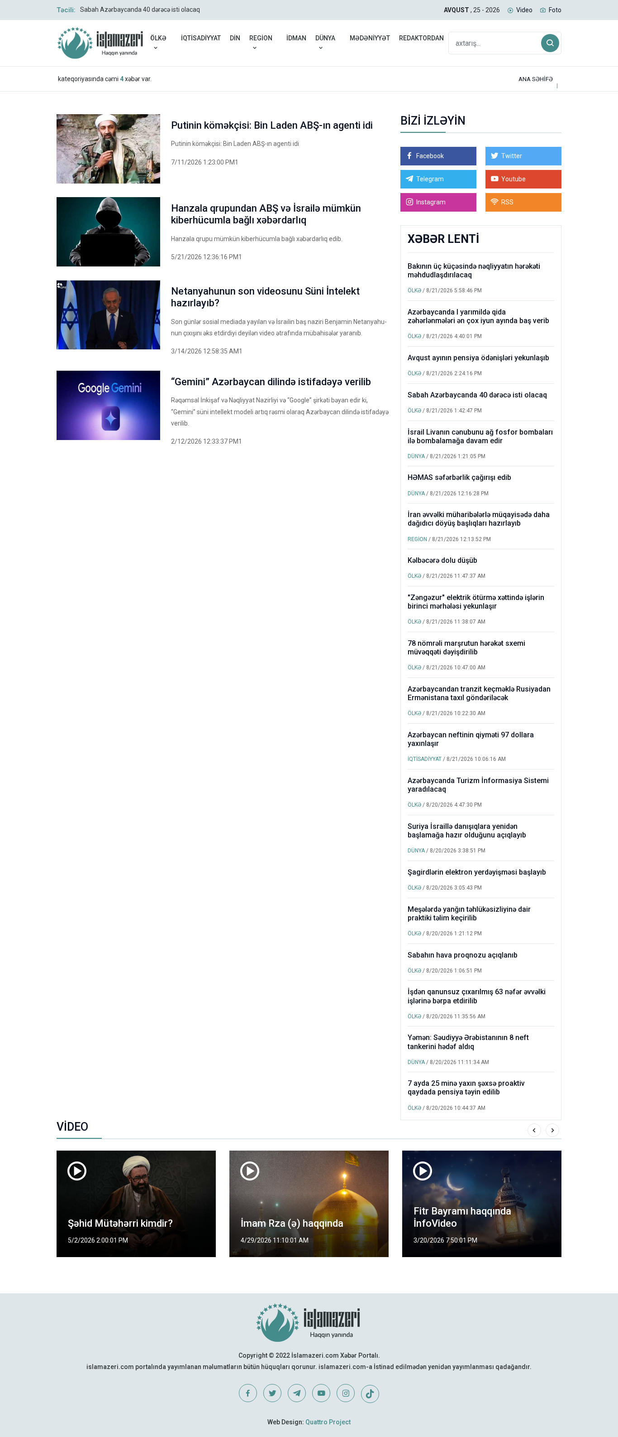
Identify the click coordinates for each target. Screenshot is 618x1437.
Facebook (430, 156)
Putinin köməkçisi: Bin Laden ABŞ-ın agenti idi (272, 125)
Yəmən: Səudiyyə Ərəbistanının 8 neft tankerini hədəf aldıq (468, 1041)
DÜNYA (325, 38)
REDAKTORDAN (421, 38)
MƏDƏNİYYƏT (370, 38)
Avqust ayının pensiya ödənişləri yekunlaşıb (478, 357)
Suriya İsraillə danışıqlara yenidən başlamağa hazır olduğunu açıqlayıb (467, 830)
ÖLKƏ (158, 38)
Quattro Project (328, 1422)
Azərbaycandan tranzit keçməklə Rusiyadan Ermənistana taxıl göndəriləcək (479, 693)
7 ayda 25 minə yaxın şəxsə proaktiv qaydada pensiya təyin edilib (466, 1087)
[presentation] (534, 1130)
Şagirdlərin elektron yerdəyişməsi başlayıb (477, 872)
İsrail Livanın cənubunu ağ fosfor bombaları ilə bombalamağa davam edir (480, 436)
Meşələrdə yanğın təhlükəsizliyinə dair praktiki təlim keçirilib (469, 913)
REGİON (260, 38)
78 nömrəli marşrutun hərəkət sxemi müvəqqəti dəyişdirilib (466, 647)
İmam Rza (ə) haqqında (292, 1223)
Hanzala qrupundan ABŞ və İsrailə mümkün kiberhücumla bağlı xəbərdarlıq (266, 214)
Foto (555, 10)
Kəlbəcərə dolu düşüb (442, 560)
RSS (507, 202)
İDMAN (296, 38)
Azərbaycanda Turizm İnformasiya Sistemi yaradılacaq (478, 784)
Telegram (430, 179)
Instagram (431, 202)
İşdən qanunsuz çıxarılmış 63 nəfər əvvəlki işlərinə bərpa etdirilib (477, 996)
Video (524, 10)
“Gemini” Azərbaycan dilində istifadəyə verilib (271, 381)
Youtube (513, 179)
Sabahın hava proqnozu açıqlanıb (463, 955)
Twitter (511, 156)
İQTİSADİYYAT (201, 38)
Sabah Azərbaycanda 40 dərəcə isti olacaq (140, 9)
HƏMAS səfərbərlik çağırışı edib (459, 477)
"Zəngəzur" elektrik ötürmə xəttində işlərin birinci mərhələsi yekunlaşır (476, 601)
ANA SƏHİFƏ (535, 79)
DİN (235, 38)
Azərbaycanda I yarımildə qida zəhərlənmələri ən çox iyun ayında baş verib (478, 316)
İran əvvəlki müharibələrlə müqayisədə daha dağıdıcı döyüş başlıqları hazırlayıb (479, 518)
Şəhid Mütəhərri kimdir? (120, 1223)
